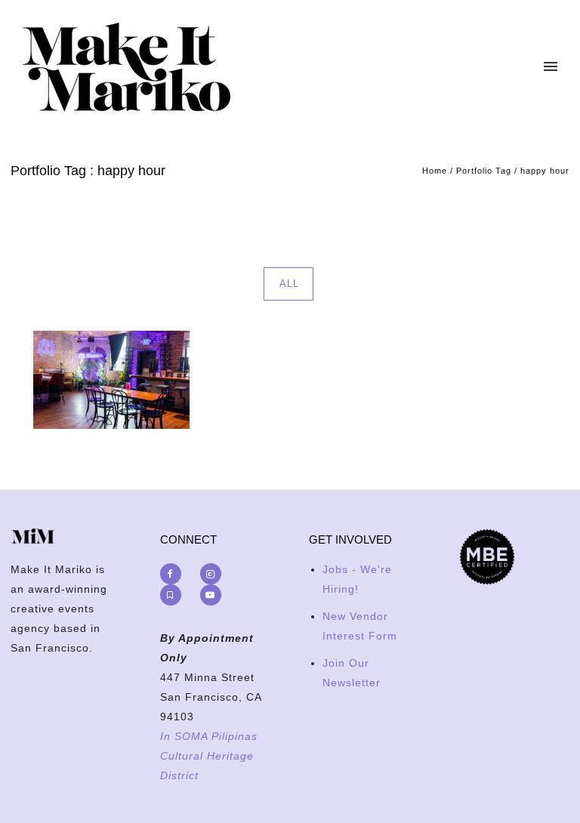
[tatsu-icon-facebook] (174, 573)
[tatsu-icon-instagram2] (214, 573)
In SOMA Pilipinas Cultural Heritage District (209, 755)
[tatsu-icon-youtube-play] (210, 595)
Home (434, 170)
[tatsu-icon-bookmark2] (174, 595)
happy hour (544, 170)
